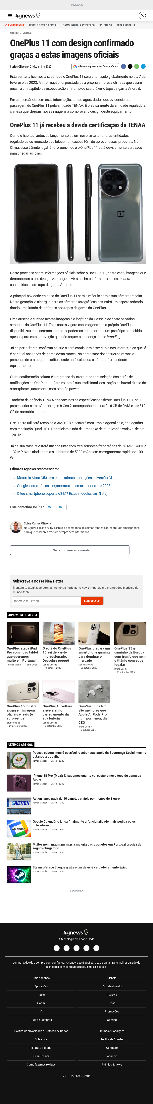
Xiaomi (41, 1003)
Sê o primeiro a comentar (72, 550)
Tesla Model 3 (126, 25)
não (61, 507)
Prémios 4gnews (112, 1064)
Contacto (112, 1047)
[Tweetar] (130, 66)
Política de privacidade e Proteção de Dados (41, 1031)
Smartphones (41, 978)
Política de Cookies (112, 1039)
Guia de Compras (41, 1019)
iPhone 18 (105, 25)
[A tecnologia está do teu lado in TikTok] (86, 948)
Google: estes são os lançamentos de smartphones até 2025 (63, 486)
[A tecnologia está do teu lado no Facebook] (57, 948)
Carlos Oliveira (19, 66)
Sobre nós (41, 1039)
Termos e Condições (112, 1031)
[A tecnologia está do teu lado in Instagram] (67, 948)
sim (50, 507)
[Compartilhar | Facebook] (123, 66)
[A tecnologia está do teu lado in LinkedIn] (96, 948)
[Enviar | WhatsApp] (136, 66)
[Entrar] (142, 15)
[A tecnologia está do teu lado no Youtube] (76, 948)
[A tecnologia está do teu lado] (28, 15)
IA (41, 1011)
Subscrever (92, 600)
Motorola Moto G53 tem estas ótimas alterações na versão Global (67, 478)
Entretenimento (112, 986)
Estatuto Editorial (41, 1047)
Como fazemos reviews (41, 1064)
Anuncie (112, 1056)
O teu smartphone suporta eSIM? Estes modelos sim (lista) (62, 494)
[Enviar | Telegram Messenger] (143, 66)
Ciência (111, 978)
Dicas (112, 1003)
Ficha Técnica (41, 1056)
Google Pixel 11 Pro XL (43, 25)
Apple (41, 994)
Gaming (112, 1019)
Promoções (112, 1011)
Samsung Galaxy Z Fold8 (79, 25)
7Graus (85, 1075)
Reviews (112, 994)
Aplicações (41, 986)
